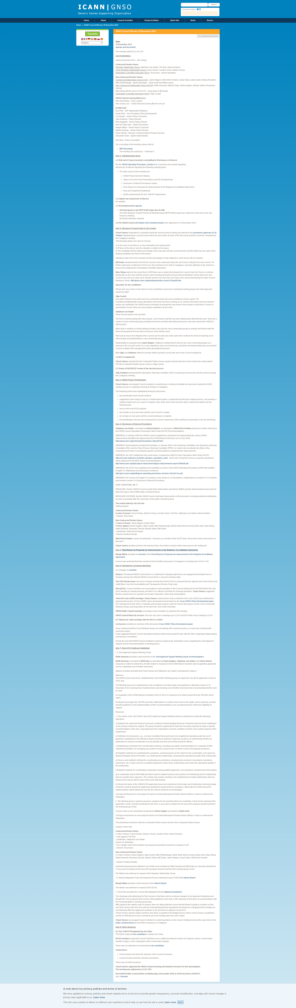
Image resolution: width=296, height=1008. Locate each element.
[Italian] (92, 39)
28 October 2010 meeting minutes (149, 223)
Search (214, 4)
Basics (210, 20)
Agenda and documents (126, 47)
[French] (85, 39)
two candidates (139, 934)
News (193, 20)
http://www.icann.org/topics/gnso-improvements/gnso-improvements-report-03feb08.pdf (152, 463)
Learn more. (99, 997)
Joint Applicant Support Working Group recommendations (180, 657)
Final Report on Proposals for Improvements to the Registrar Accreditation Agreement (160, 550)
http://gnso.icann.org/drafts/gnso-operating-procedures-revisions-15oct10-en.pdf (149, 473)
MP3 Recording (126, 149)
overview (142, 554)
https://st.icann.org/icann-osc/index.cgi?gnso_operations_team (142, 458)
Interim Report (189, 878)
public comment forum (125, 923)
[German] (89, 39)
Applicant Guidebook (173, 892)
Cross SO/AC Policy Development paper (197, 601)
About (103, 20)
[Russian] (98, 39)
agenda (138, 206)
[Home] (104, 9)
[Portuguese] (95, 39)
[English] (82, 39)
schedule (133, 570)
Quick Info (174, 20)
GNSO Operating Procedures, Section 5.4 (139, 164)
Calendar (124, 976)
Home (86, 20)
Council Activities (125, 20)
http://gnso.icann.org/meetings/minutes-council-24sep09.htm (156, 280)
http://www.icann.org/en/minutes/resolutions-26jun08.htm (139, 441)
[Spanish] (102, 39)
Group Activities (151, 20)
